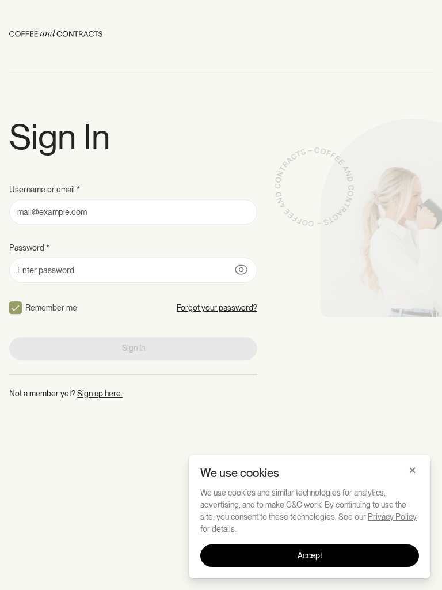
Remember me (51, 307)
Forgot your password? (217, 307)
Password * (29, 247)
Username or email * (44, 189)
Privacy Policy (392, 516)
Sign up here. (100, 393)
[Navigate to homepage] (55, 35)
